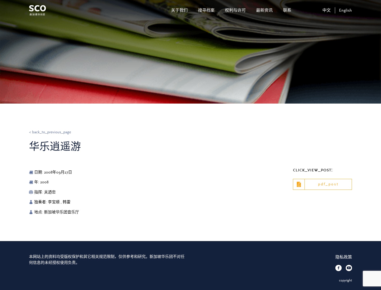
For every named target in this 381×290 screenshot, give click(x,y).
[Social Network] (338, 268)
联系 (287, 10)
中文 (326, 10)
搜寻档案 (206, 10)
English (345, 10)
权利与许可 (235, 10)
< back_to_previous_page (50, 132)
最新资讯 (264, 10)
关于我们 (179, 10)
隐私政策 (343, 257)
